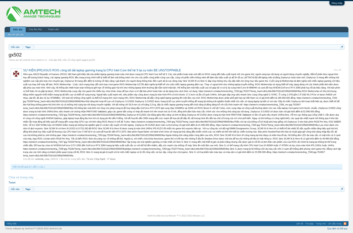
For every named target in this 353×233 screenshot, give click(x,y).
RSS (345, 223)
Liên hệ (299, 223)
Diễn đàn (18, 29)
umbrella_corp (42, 159)
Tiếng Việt (11, 223)
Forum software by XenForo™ (34, 228)
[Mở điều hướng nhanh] (342, 47)
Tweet (12, 182)
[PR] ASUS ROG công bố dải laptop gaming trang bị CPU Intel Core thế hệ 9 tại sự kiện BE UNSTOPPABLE (102, 70)
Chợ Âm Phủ (35, 29)
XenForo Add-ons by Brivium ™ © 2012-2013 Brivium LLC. (176, 215)
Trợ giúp (309, 223)
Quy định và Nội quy (337, 228)
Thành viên (53, 29)
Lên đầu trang (335, 223)
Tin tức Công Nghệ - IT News (101, 159)
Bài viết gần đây (16, 34)
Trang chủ (321, 223)
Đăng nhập (337, 3)
